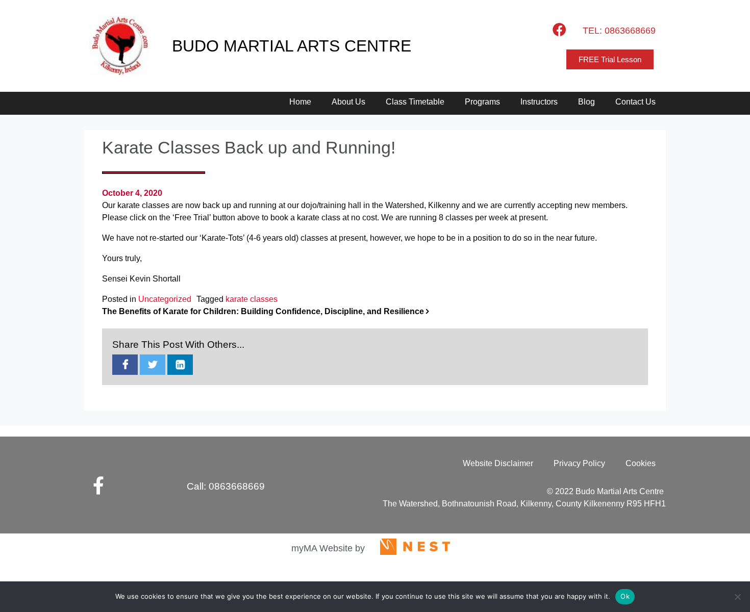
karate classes (252, 299)
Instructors (539, 101)
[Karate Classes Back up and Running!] (125, 365)
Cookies (641, 463)
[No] (737, 597)
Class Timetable (415, 101)
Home (300, 101)
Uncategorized (164, 299)
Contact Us (635, 101)
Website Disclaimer (498, 463)
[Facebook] (559, 29)
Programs (482, 101)
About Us (348, 101)
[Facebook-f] (98, 485)
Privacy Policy (579, 463)
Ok (625, 596)
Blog (586, 101)
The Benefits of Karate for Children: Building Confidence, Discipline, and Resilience (264, 311)
